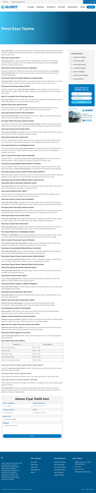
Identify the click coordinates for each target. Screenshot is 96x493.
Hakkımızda (40, 7)
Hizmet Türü (7, 416)
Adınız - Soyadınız (8, 403)
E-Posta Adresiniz (8, 410)
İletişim (82, 7)
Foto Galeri (61, 7)
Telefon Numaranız (39, 403)
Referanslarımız (73, 7)
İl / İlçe (35, 410)
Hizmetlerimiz (51, 7)
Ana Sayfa (30, 7)
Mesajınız (6, 423)
